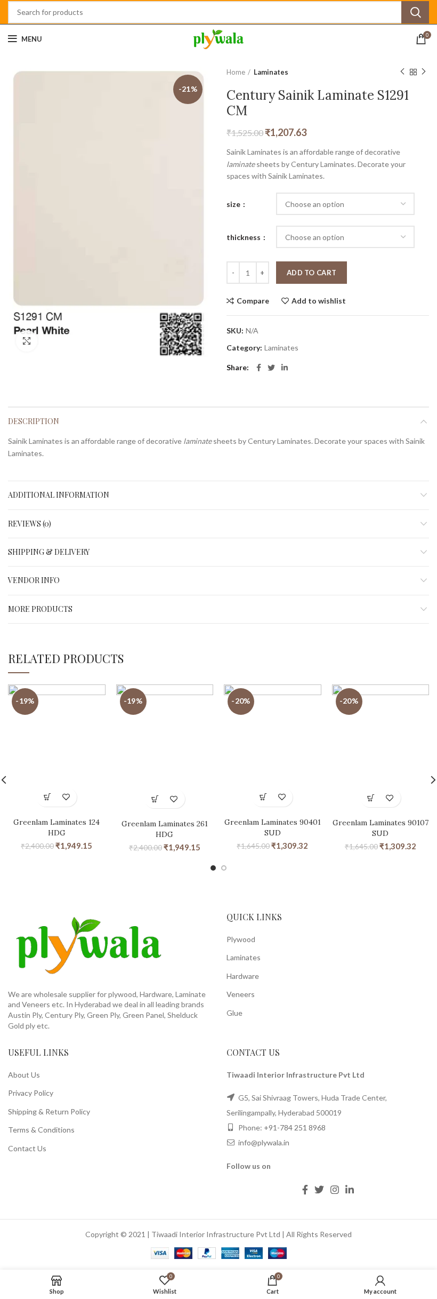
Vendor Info (34, 580)
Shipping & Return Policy (49, 1111)
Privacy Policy (30, 1092)
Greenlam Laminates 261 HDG (165, 829)
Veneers (240, 994)
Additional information (58, 495)
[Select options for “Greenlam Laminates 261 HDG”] (155, 799)
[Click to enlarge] (26, 341)
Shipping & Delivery (49, 552)
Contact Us (27, 1148)
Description (33, 421)
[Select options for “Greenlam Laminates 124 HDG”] (47, 797)
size (234, 204)
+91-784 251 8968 (295, 1127)
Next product (423, 72)
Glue (234, 1012)
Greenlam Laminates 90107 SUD (380, 828)
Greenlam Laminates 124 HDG (56, 827)
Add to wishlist (319, 301)
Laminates (271, 72)
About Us (24, 1074)
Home (235, 72)
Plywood (240, 939)
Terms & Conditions (41, 1129)
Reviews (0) (29, 524)
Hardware (242, 976)
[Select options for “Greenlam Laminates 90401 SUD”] (263, 797)
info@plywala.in (263, 1142)
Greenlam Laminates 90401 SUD (272, 827)
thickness (244, 237)
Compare (253, 301)
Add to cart (311, 272)
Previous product (402, 72)
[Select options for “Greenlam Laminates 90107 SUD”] (371, 797)
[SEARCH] (415, 12)
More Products (40, 609)
